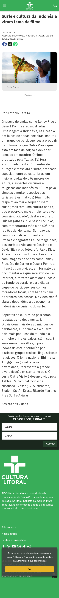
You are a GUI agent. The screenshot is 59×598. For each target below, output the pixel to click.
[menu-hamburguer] (5, 5)
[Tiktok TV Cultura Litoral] (24, 546)
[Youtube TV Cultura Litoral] (14, 546)
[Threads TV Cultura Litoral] (9, 546)
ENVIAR (50, 444)
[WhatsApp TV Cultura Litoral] (29, 546)
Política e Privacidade (14, 540)
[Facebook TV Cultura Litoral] (4, 546)
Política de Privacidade (23, 557)
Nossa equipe (9, 533)
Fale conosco (9, 527)
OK (29, 569)
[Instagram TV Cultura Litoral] (19, 546)
